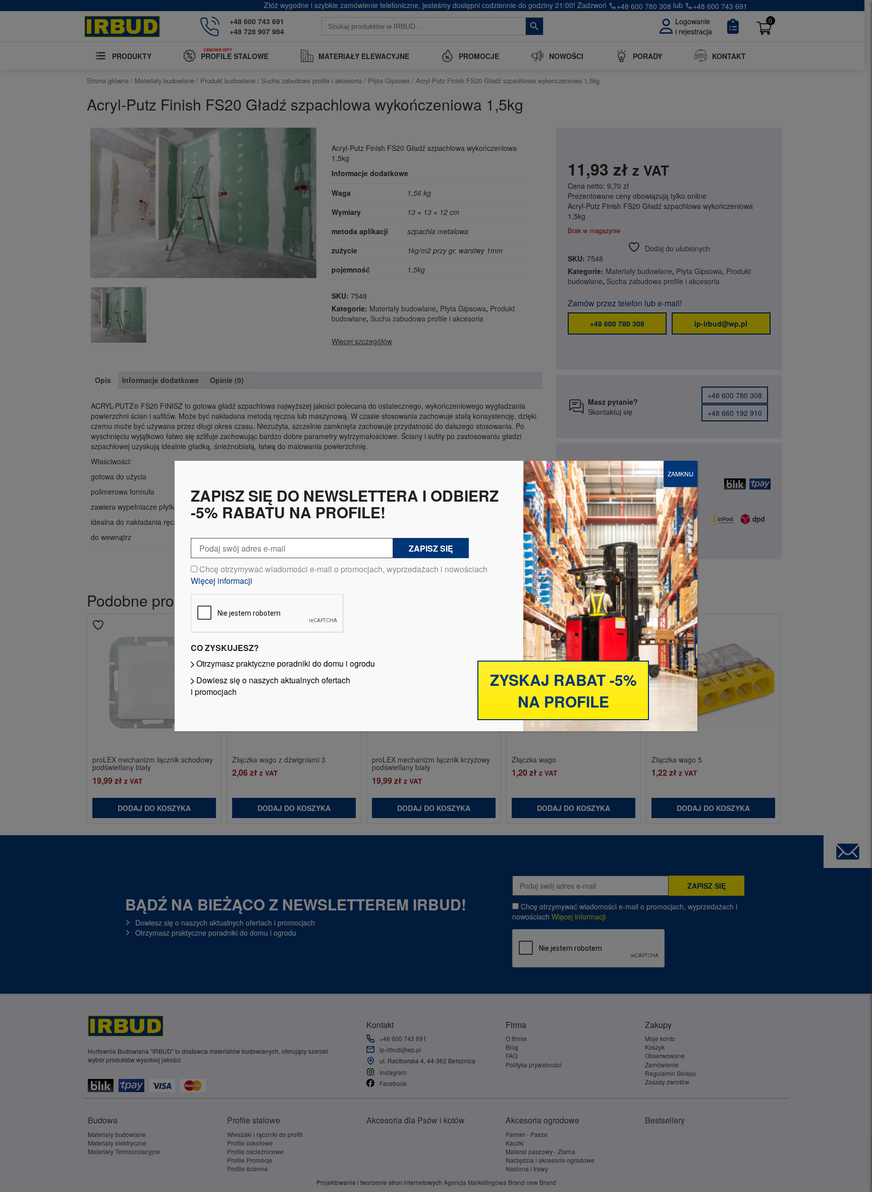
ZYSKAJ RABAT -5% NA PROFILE (563, 690)
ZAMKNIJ (680, 473)
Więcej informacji (221, 580)
